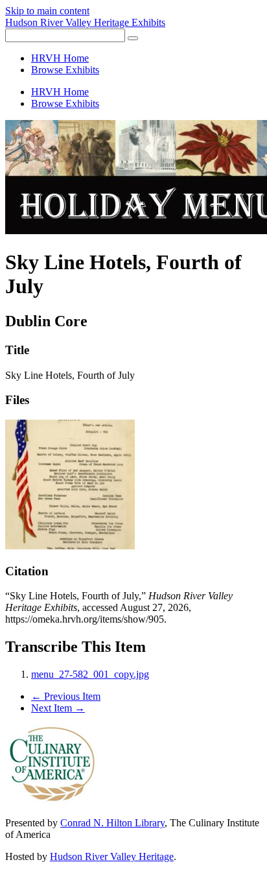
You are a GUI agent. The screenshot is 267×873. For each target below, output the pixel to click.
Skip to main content (47, 10)
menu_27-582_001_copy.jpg (90, 674)
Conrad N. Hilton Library (112, 822)
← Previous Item (65, 696)
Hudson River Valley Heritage (112, 856)
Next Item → (58, 707)
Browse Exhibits (65, 69)
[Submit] (133, 38)
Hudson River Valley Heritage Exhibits (85, 22)
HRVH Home (60, 58)
